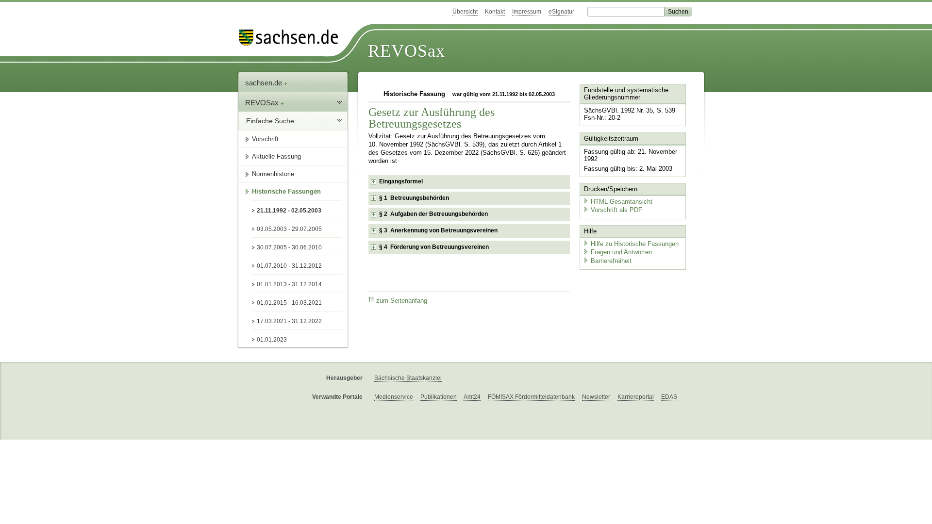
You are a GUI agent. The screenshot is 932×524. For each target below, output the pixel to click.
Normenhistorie (273, 174)
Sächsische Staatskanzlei (408, 378)
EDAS (669, 396)
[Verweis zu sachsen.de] (292, 37)
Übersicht (465, 11)
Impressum (526, 11)
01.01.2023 (272, 339)
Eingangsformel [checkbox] (401, 181)
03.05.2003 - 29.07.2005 (289, 229)
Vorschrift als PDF (616, 209)
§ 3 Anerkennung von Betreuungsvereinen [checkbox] (438, 230)
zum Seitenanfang (401, 300)
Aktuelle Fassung (276, 156)
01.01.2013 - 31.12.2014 (289, 284)
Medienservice (393, 396)
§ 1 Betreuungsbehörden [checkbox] (414, 198)
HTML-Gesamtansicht (621, 201)
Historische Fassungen (286, 191)
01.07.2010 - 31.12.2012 (289, 265)
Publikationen (438, 396)
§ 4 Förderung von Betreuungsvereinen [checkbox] (434, 247)
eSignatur (561, 11)
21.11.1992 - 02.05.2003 (289, 210)
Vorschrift (265, 139)
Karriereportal (635, 396)
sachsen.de (264, 83)
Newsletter (596, 396)
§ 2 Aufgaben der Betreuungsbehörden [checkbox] (433, 214)
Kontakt (495, 11)
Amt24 (472, 396)
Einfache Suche (270, 121)
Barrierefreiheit (611, 260)
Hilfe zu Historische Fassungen (635, 243)
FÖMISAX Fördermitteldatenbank (531, 396)
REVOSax (406, 51)
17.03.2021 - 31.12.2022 (289, 321)
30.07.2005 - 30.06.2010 (289, 247)
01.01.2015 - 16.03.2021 (289, 302)
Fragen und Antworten (621, 252)
